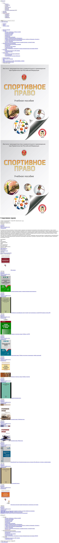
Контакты (7, 9)
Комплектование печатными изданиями (13, 44)
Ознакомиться (3, 228)
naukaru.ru (7, 16)
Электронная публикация (10, 37)
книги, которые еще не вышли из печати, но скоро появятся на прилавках (17, 510)
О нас (4, 2)
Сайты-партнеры (6, 13)
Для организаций (8, 54)
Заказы (4, 24)
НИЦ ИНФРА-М (3, 248)
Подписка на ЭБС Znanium (10, 46)
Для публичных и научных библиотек (12, 55)
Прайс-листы (5, 52)
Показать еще (7, 529)
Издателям (5, 49)
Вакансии (7, 8)
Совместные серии (9, 47)
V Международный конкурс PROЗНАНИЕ (13, 40)
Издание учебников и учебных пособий (13, 31)
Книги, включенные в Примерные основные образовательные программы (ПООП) (21, 48)
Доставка (4, 11)
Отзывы (6, 6)
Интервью (5, 12)
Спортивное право (4, 250)
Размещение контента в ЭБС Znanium (12, 50)
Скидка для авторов (9, 41)
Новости (6, 3)
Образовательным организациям (9, 43)
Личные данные (6, 25)
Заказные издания (8, 34)
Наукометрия (7, 36)
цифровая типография (11, 511)
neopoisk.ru (7, 15)
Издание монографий (9, 32)
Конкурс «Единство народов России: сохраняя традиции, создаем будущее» (20, 42)
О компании (7, 5)
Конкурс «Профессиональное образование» (13, 38)
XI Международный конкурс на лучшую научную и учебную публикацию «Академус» (22, 39)
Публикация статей (9, 33)
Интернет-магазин (6, 29)
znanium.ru (7, 14)
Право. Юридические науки (5, 252)
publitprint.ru (7, 17)
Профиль (4, 23)
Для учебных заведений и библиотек (12, 53)
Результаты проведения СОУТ (11, 10)
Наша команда (8, 7)
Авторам (4, 30)
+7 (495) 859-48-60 (4, 21)
